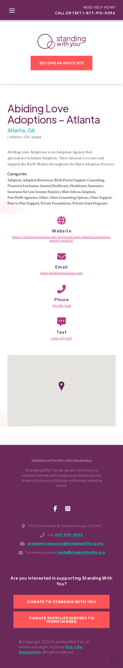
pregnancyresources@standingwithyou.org (65, 543)
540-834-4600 (69, 534)
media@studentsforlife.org (81, 552)
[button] (12, 10)
